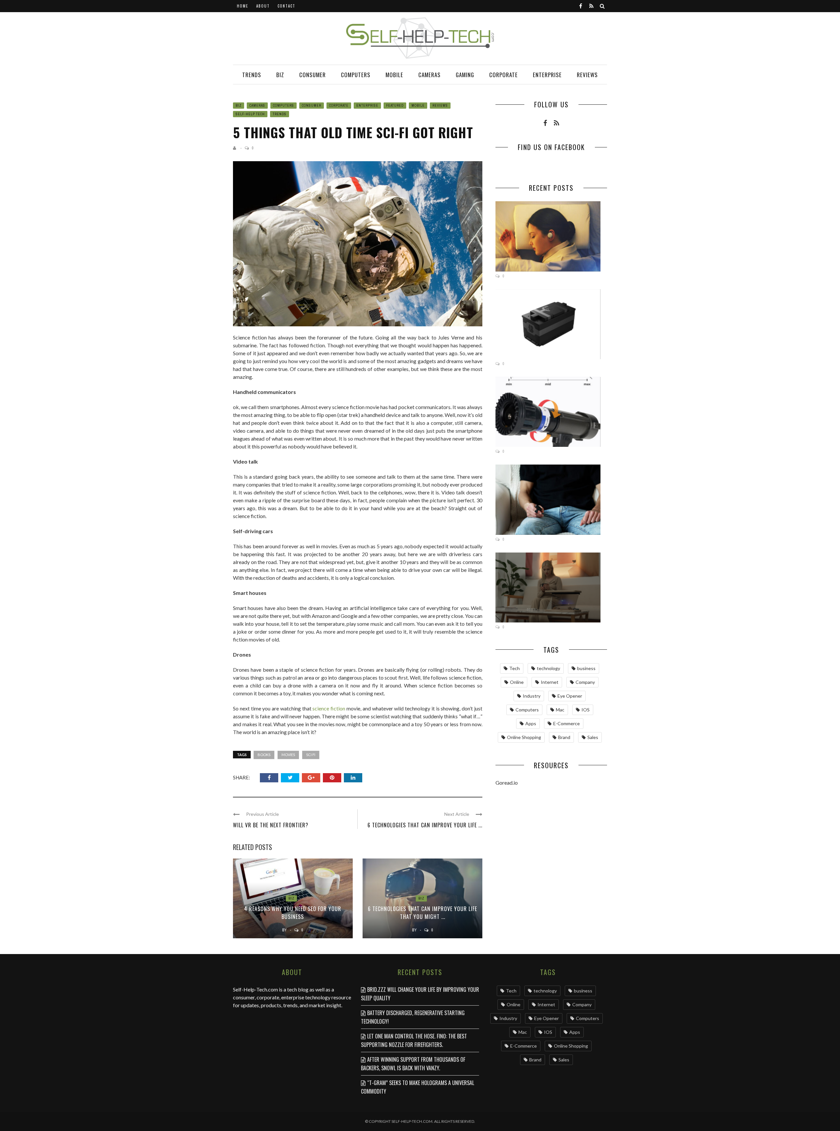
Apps (530, 723)
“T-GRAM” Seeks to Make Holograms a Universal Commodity (417, 1087)
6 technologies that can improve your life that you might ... (422, 913)
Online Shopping (524, 737)
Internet (549, 682)
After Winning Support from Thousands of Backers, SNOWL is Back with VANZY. (413, 1063)
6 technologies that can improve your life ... (425, 825)
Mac (560, 709)
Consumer (312, 75)
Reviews (587, 75)
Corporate (503, 75)
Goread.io (506, 782)
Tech (514, 668)
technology (548, 668)
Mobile (394, 75)
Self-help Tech (250, 114)
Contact (286, 6)
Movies (288, 754)
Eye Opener (569, 696)
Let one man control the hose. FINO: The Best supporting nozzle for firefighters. (414, 1040)
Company (585, 682)
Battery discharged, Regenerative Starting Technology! (413, 1017)
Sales (592, 737)
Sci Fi (310, 754)
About (263, 6)
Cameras (429, 75)
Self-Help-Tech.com (255, 989)
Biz (280, 75)
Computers (355, 75)
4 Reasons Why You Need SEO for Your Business (292, 913)
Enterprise (547, 75)
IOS (585, 709)
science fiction (328, 708)
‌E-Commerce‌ (566, 723)
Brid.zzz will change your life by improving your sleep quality (420, 994)
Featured (395, 105)
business (586, 668)
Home (242, 6)
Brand (564, 737)
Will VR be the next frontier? (270, 825)
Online (517, 682)
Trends (251, 75)
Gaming (465, 75)
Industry (531, 696)
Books (264, 754)
